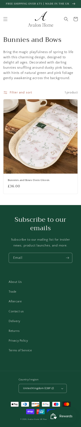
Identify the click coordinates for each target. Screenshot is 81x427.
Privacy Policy (18, 340)
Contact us (16, 311)
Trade (12, 291)
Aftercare (15, 301)
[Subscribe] (67, 258)
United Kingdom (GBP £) (38, 388)
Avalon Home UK (35, 419)
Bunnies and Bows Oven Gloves (29, 180)
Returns (14, 331)
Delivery (14, 321)
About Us (15, 282)
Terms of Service (20, 350)
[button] (5, 19)
